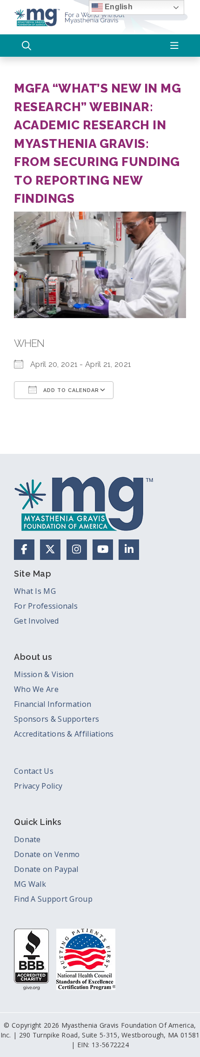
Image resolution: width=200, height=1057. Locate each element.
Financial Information (52, 704)
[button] (26, 45)
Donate (27, 839)
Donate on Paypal (46, 869)
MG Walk (30, 884)
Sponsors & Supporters (56, 719)
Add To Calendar (70, 390)
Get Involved (36, 621)
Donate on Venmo (47, 854)
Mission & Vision (44, 674)
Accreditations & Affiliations (64, 734)
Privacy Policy (38, 786)
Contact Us (33, 771)
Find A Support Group (53, 899)
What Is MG (35, 591)
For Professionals (46, 606)
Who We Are (36, 689)
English (118, 7)
